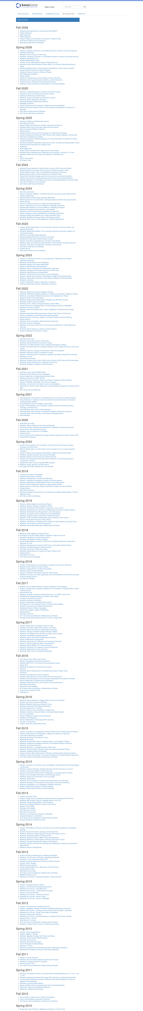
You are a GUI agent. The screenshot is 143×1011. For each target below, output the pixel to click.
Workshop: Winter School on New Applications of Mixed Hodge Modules (42, 219)
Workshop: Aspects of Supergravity (31, 847)
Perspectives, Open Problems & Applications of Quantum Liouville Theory (42, 1009)
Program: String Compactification (30, 932)
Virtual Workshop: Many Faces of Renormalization (35, 409)
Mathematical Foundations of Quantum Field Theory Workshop (39, 950)
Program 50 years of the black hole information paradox (37, 94)
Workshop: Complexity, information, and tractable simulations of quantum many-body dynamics (49, 56)
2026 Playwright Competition (29, 74)
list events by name (69, 14)
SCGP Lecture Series (26, 158)
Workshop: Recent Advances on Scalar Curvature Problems (38, 329)
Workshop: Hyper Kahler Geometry (31, 914)
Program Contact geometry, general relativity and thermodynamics (40, 78)
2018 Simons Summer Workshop (30, 557)
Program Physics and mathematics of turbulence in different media (40, 39)
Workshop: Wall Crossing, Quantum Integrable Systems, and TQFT (40, 800)
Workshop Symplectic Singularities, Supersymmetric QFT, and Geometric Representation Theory (49, 143)
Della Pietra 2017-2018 (27, 555)
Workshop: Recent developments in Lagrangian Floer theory (38, 362)
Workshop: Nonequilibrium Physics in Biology (34, 539)
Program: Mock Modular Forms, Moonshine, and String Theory (39, 867)
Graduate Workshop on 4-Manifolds (31, 816)
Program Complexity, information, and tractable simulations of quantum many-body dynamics (48, 51)
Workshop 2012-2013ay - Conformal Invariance (34, 894)
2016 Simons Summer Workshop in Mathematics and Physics (39, 688)
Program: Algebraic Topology (29, 934)
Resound (22, 669)
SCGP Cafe (23, 147)
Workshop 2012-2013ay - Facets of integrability (34, 898)
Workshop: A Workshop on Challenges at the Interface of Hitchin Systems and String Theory (48, 521)
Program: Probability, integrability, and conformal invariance (38, 382)
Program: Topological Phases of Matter (32, 885)
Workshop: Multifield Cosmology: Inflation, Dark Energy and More (40, 217)
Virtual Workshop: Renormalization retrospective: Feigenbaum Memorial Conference (46, 411)
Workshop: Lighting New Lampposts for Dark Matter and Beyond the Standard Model (46, 278)
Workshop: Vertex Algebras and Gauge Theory (34, 533)
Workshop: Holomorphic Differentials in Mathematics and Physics (40, 525)
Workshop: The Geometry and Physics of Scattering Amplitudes (39, 857)
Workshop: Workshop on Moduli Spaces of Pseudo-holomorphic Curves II (42, 834)
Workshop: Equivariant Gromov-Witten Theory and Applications (39, 837)
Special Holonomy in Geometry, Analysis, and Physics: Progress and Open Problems (46, 317)
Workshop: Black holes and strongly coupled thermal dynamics (39, 127)
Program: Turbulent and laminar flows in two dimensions (37, 643)
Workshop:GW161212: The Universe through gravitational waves (40, 663)
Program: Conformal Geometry (29, 893)
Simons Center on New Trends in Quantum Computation (37, 997)
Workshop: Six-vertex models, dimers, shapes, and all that (38, 628)
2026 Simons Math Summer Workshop (32, 43)
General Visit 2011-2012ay (28, 918)
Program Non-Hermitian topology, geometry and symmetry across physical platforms (46, 176)
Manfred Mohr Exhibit (26, 739)
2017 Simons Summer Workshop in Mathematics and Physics (39, 616)
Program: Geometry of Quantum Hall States (33, 702)
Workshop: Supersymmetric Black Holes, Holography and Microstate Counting (44, 300)
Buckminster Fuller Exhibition (29, 686)
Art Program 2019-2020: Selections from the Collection (37, 466)
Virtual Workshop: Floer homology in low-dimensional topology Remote (42, 413)
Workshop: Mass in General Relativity (31, 571)
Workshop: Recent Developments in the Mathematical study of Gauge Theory (44, 671)
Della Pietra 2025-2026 (27, 53)
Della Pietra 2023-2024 (27, 192)
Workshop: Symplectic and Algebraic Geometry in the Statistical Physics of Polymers (46, 743)
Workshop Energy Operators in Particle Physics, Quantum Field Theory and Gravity (45, 168)
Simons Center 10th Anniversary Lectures (33, 429)
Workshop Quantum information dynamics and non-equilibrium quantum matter (44, 170)
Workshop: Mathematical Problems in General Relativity (37, 788)
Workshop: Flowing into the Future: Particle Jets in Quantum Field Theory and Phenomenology (49, 360)
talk (21, 156)
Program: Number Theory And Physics (32, 298)
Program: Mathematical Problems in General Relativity (36, 786)
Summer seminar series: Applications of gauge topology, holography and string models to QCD (49, 435)
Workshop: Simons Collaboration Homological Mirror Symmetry (39, 268)
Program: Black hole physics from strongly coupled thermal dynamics (41, 125)
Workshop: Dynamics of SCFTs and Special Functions (36, 352)
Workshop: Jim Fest (26, 356)
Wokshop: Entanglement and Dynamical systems (35, 537)
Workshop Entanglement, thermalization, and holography (37, 209)
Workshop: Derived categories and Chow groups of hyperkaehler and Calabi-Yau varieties (47, 679)
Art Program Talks (25, 160)
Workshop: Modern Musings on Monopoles (33, 100)
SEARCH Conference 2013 (28, 875)
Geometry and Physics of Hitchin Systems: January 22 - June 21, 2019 (41, 508)
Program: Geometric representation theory (33, 724)
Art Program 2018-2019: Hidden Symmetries (33, 549)
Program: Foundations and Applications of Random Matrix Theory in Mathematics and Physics (49, 732)
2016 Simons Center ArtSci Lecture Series (33, 659)
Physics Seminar (25, 76)
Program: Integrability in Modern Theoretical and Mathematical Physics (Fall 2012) (45, 908)
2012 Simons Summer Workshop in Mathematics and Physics (39, 922)
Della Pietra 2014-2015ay (28, 810)
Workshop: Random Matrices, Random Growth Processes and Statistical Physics (45, 749)
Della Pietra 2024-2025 (27, 123)
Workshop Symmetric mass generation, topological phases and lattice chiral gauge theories (48, 200)
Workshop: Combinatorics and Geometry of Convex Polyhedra (39, 274)
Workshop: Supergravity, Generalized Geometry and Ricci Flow (39, 270)
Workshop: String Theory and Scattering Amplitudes (36, 651)
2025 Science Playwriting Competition (31, 137)
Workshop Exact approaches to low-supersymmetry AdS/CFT (39, 31)
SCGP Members (25, 415)
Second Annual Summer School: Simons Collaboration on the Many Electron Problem (46, 773)
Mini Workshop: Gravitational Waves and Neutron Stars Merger (39, 596)
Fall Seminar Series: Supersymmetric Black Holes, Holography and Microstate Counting (47, 427)
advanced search (37, 14)
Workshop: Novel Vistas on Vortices (31, 476)
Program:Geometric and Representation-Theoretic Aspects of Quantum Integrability (45, 305)
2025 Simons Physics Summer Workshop (32, 111)
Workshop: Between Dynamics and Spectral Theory (36, 704)
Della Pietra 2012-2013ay (28, 871)
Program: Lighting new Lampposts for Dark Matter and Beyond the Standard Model (45, 276)
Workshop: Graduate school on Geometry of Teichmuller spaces (39, 516)
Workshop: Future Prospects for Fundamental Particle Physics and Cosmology (44, 781)
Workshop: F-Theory (26, 946)
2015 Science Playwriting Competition (31, 735)
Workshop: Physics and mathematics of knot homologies (37, 777)
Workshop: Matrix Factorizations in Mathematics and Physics (38, 630)
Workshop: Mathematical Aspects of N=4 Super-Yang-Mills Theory (40, 215)
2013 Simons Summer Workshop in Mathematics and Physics (39, 873)
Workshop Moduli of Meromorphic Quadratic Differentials (37, 198)
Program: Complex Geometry (29, 958)
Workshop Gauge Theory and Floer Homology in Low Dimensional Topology (43, 133)
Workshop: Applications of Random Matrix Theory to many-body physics (42, 482)
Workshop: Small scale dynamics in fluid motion (34, 341)
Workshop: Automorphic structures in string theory (35, 523)
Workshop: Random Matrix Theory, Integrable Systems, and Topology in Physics (44, 741)
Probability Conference (27, 103)
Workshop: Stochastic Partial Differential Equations (35, 706)
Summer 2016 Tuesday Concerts (30, 690)
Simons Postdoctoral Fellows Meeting (31, 944)
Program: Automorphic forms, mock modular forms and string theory (41, 677)
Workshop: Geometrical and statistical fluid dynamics (36, 606)
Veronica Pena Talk (26, 592)
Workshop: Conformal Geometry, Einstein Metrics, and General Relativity (42, 84)
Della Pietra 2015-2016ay (28, 684)
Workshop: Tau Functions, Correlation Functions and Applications (40, 384)
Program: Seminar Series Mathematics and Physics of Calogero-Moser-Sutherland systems (48, 753)
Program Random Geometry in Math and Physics (35, 70)
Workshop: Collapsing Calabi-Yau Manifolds (33, 751)
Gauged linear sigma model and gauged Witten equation (37, 463)
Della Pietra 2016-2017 (27, 614)
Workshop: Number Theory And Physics (32, 302)
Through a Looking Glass (28, 722)
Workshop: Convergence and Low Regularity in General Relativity (40, 514)
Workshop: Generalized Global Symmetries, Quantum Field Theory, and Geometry (45, 313)
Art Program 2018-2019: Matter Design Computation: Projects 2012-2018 (42, 535)
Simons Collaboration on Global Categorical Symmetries (37, 376)
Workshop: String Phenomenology (30, 942)
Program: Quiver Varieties (28, 863)
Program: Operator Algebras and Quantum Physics (35, 504)
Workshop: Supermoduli (27, 779)
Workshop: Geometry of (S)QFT (30, 307)
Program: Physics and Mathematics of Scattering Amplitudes (38, 855)
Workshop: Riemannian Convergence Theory (34, 737)
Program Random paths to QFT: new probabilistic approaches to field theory (43, 172)
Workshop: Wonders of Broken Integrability (33, 608)
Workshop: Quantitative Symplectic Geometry (34, 635)
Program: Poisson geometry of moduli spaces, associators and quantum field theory (46, 565)
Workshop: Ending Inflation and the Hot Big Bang (35, 374)
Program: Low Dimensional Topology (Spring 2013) (35, 887)
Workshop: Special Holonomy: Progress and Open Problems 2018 (40, 551)
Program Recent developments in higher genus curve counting (39, 150)
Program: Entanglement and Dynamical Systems (35, 661)
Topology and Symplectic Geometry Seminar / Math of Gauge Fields (41, 618)
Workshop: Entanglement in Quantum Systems (34, 675)
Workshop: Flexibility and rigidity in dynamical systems (36, 364)
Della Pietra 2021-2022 (27, 339)
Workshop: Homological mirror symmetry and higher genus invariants (41, 633)
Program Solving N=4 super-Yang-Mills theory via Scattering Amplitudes (42, 213)
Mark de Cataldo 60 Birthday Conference (32, 129)
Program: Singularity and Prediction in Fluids (33, 331)
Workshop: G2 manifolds (27, 808)
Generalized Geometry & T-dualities (31, 708)
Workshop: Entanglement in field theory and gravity (35, 667)
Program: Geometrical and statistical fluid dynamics (35, 602)
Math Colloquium (25, 35)
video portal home (23, 14)
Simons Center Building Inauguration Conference (35, 999)
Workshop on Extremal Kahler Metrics (31, 983)
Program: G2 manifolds (27, 806)
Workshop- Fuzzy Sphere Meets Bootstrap (33, 235)
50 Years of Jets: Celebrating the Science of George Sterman (39, 62)
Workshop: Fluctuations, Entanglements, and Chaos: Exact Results (40, 245)
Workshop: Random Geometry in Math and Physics (35, 72)
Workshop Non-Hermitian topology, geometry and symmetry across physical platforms (46, 178)
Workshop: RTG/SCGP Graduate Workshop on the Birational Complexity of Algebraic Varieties (49, 294)
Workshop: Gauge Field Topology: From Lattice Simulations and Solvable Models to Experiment (49, 755)
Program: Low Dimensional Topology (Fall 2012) (35, 906)
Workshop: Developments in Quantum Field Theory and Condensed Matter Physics (45, 545)
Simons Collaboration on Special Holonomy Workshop (36, 680)
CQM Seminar (24, 692)
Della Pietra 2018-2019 (27, 490)
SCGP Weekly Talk (26, 148)
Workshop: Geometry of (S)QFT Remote (32, 378)
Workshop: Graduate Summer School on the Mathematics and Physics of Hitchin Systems (47, 510)
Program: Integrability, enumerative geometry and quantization (39, 315)
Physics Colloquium (26, 33)
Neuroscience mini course (28, 940)
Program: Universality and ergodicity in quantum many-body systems (41, 480)
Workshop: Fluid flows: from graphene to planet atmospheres (39, 647)
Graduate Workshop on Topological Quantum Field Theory (38, 747)
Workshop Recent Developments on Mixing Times (35, 145)
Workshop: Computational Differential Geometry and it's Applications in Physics (44, 296)
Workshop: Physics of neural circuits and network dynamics (38, 457)
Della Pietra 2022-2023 (27, 260)
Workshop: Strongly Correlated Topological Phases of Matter (38, 632)
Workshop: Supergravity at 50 (29, 58)
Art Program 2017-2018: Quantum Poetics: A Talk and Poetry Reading (41, 604)
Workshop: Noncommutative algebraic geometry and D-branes (39, 960)
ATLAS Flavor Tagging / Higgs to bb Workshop (34, 610)
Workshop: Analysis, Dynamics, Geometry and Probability (37, 455)
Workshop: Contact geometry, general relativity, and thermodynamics (41, 80)
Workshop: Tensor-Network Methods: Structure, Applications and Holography (43, 587)
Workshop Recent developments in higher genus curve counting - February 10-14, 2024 (47, 152)
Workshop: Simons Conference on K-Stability (33, 431)
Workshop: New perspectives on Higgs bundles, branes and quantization (42, 700)
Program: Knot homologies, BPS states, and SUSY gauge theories (40, 775)
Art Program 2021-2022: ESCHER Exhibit (32, 372)
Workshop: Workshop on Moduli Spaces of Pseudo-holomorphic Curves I (42, 839)
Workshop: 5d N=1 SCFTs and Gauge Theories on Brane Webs (39, 304)
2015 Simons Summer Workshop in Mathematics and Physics (39, 757)
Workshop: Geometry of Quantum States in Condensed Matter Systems (42, 712)
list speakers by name (52, 14)
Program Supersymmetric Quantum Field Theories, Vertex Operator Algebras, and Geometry (48, 135)
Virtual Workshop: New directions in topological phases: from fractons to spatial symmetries (48, 398)
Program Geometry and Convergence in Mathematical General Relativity (42, 105)
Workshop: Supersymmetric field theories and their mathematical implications (43, 948)
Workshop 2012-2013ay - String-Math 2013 (33, 889)
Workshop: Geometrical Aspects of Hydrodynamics (35, 836)
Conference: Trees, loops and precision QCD (34, 859)
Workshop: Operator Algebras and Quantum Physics (36, 506)
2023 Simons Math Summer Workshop (32, 247)
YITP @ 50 (23, 673)
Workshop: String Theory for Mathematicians (33, 938)
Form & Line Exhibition (27, 714)
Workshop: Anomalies (26, 280)
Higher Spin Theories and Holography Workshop (35, 987)
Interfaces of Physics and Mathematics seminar (34, 121)
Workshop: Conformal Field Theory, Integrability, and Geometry (39, 211)
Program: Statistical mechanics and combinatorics (35, 716)
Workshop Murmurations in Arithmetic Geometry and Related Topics (41, 174)
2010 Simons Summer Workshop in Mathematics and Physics (39, 1001)
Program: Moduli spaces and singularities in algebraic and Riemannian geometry (45, 734)
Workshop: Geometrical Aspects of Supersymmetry (35, 547)
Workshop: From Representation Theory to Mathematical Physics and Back (43, 345)
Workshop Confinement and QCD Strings (32, 96)
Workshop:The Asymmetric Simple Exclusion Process (36, 239)
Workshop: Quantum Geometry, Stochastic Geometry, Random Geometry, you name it (46, 769)
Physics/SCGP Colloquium (28, 437)
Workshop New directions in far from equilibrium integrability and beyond (42, 207)
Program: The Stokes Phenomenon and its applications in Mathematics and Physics (45, 259)
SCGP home (82, 14)
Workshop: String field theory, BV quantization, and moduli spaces (40, 512)
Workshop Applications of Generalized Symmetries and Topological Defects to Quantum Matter (49, 180)
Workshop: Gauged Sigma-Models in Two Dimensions (36, 802)
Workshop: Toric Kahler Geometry (30, 745)
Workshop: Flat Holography (28, 718)
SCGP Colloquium (25, 37)
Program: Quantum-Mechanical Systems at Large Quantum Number (41, 484)
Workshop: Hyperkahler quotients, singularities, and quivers (38, 284)
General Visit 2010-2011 (27, 963)
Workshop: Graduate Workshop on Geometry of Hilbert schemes (40, 861)
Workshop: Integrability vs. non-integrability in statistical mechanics (40, 784)
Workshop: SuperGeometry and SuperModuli (34, 272)
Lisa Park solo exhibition (27, 578)
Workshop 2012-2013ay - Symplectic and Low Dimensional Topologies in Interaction (46, 910)
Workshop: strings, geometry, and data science (34, 464)
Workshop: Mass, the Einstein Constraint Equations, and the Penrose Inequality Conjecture (48, 243)
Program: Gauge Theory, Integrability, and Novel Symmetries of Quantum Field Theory (46, 798)
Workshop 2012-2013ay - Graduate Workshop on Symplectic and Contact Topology (45, 916)
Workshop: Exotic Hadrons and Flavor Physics (34, 567)
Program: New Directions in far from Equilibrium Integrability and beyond (42, 205)
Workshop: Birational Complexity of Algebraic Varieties (36, 292)
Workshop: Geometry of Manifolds (30, 600)
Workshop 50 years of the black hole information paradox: (38, 98)
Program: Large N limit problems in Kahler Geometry (36, 771)
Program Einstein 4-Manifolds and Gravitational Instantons (38, 82)
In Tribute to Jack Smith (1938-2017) (31, 598)
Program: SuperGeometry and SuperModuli (33, 266)
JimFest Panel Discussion (28, 358)
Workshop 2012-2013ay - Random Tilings (33, 896)
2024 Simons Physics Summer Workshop (32, 182)
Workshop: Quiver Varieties (28, 865)
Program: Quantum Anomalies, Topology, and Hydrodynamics (39, 832)
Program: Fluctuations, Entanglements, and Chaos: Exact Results (40, 241)
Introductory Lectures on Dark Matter (31, 475)
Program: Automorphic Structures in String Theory (35, 520)
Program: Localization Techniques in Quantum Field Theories (39, 573)
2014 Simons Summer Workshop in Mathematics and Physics (39, 818)
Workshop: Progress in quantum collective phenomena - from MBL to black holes (45, 594)
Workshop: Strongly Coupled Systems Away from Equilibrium (38, 841)
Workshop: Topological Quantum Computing (33, 961)
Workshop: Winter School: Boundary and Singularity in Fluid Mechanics (42, 154)
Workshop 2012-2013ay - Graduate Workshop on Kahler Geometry (40, 877)
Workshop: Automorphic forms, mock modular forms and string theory (41, 682)
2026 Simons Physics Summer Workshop (32, 41)
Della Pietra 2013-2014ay (28, 812)
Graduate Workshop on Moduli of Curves (32, 820)
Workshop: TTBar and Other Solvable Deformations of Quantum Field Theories (44, 518)
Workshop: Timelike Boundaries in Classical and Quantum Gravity (40, 92)
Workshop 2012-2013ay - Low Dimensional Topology (36, 891)
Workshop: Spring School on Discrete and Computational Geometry (40, 641)
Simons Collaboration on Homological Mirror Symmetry (37, 720)
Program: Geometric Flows (28, 796)
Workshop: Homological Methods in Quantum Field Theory (38, 804)
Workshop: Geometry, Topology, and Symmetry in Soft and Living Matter (42, 351)
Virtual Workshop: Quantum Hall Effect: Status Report (36, 404)
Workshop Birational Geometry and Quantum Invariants (37, 237)
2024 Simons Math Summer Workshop (32, 184)
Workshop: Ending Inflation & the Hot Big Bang (34, 262)
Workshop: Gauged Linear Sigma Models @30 (34, 264)
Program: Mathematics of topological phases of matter (36, 626)
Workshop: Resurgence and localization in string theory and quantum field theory (45, 782)
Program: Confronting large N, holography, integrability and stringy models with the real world (48, 354)
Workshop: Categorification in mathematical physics (36, 569)
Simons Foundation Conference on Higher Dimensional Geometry (40, 203)
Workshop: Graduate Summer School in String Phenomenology (39, 924)
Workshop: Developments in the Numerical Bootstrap (36, 478)
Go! (85, 7)
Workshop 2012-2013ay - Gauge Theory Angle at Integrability (39, 912)
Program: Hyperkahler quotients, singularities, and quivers (38, 282)
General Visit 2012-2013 (27, 869)
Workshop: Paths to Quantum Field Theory (33, 55)
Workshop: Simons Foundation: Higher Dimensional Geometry (39, 321)
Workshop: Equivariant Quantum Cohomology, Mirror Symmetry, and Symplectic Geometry (48, 977)
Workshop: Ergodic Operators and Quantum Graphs (36, 343)
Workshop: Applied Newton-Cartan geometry (33, 649)
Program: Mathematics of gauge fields (31, 639)
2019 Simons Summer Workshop (30, 496)
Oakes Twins (24, 665)
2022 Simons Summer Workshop (30, 323)
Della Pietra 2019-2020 (27, 423)
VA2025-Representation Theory (29, 60)
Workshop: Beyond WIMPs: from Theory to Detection (36, 645)
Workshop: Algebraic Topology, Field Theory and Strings (37, 936)
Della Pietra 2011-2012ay (28, 920)
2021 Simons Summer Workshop (30, 390)
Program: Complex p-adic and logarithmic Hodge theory (37, 710)
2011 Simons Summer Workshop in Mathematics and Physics (39, 965)
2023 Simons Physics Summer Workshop (32, 250)
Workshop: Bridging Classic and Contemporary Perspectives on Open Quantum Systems (47, 68)
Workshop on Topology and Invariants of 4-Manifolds (36, 814)
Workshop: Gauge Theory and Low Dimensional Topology (38, 637)
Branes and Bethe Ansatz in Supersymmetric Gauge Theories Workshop (42, 985)
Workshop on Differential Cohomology (31, 989)
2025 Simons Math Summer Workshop (32, 113)
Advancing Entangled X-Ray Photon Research (34, 101)
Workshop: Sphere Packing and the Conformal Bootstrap (37, 425)
